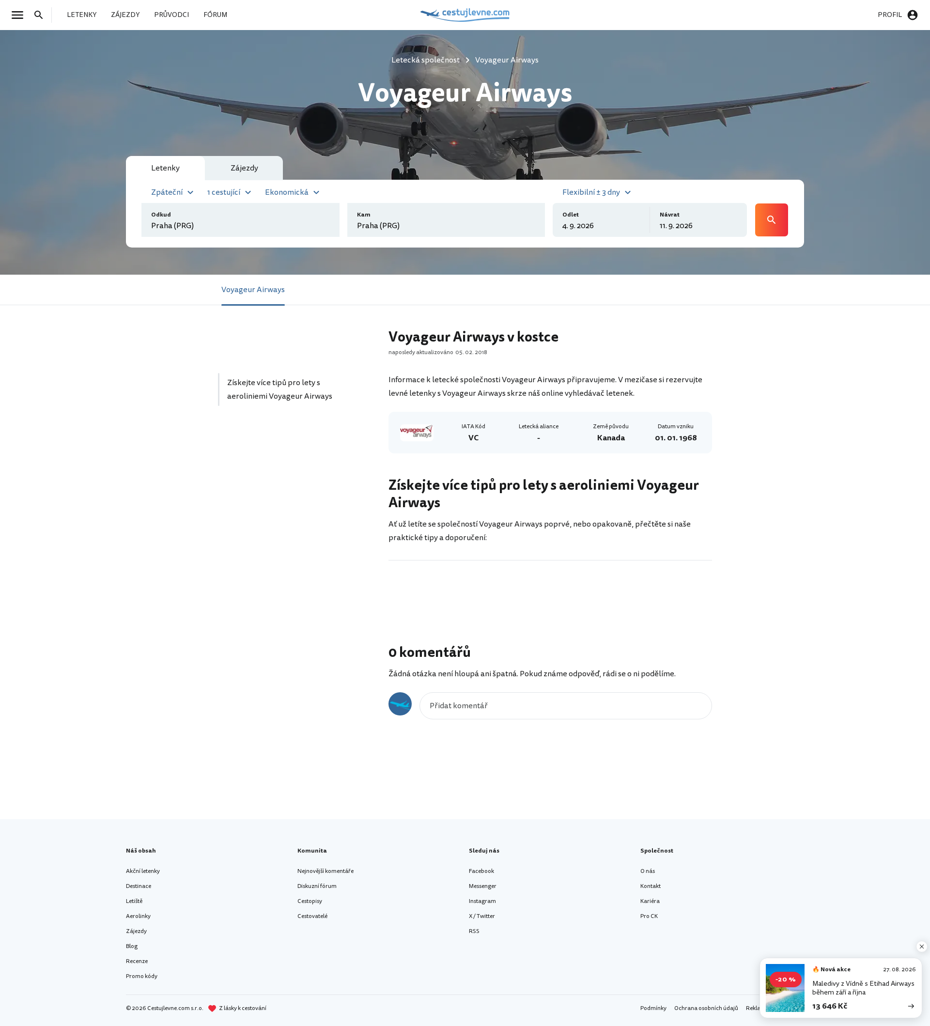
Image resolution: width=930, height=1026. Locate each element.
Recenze (137, 961)
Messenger (482, 886)
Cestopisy (309, 901)
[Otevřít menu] (20, 15)
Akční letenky (143, 871)
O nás (647, 871)
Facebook (481, 871)
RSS (474, 931)
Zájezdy (136, 931)
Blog (132, 946)
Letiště (134, 901)
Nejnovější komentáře (325, 871)
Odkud (161, 215)
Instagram (482, 901)
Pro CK (649, 916)
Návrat (670, 215)
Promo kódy (141, 976)
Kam (364, 215)
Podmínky (653, 1008)
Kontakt (650, 886)
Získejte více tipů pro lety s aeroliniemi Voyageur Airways (279, 389)
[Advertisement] (291, 505)
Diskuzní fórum (317, 886)
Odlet (570, 215)
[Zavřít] (922, 946)
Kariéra (650, 901)
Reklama (757, 1008)
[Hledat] (41, 15)
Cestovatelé (312, 916)
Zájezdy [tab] (244, 168)
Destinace (138, 886)
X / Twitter (482, 916)
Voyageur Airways (253, 289)
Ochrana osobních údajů (706, 1008)
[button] (173, 191)
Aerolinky (138, 916)
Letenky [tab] (165, 168)
